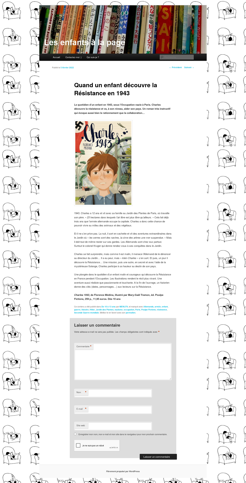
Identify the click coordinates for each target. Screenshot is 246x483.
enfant (165, 306)
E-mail (81, 409)
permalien (130, 312)
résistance (162, 309)
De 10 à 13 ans (108, 306)
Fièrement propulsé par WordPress (123, 471)
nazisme (119, 309)
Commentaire (84, 346)
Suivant (189, 67)
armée (158, 306)
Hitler (92, 309)
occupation (129, 309)
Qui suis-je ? (93, 57)
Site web (80, 425)
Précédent (175, 67)
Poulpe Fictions (148, 309)
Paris (137, 309)
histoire (85, 309)
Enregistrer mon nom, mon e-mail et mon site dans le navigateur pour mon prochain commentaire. (122, 434)
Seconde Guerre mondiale (86, 312)
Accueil (56, 57)
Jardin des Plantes (105, 309)
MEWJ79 (123, 306)
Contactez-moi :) (73, 57)
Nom (81, 392)
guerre (77, 309)
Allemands (148, 306)
